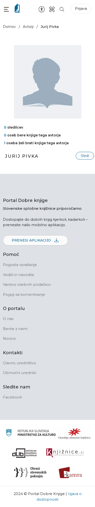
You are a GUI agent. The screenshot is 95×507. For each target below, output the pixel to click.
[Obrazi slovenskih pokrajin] (30, 472)
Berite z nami (15, 328)
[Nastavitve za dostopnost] (41, 9)
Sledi (85, 156)
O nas (8, 318)
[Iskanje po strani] (62, 9)
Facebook (12, 397)
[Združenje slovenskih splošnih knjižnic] (65, 453)
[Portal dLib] (24, 453)
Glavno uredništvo (19, 363)
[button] (6, 9)
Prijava (81, 8)
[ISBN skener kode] (52, 9)
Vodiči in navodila (18, 274)
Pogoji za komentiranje (24, 294)
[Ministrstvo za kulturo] (30, 433)
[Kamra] (70, 472)
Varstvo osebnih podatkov (27, 284)
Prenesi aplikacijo (32, 240)
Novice (9, 338)
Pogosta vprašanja (20, 264)
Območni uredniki (19, 372)
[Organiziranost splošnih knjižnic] (74, 433)
